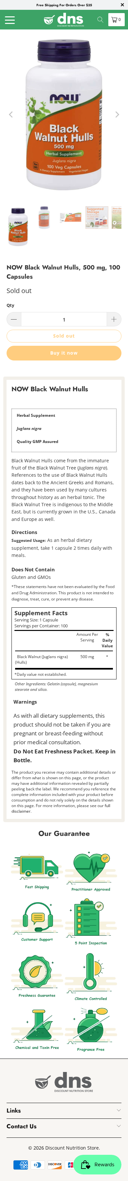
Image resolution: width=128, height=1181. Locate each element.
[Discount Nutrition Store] (64, 19)
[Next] (116, 114)
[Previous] (11, 114)
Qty (10, 305)
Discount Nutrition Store (72, 1148)
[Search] (100, 19)
